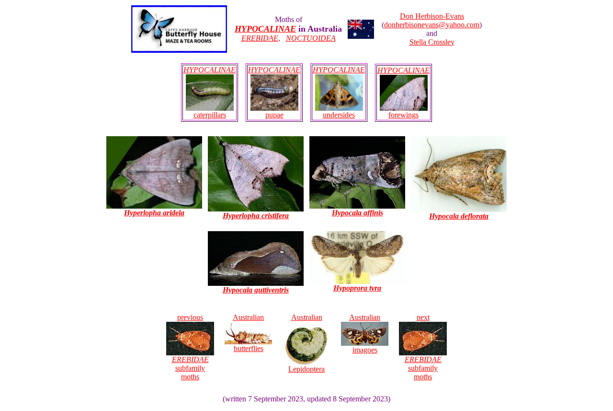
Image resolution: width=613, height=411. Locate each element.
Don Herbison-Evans (432, 16)
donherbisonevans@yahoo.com (431, 25)
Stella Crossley (431, 42)
